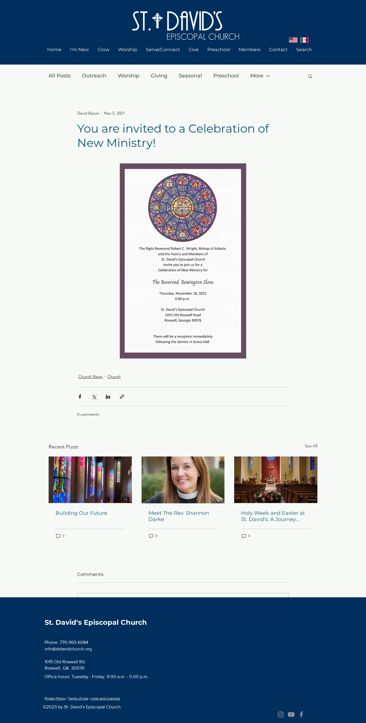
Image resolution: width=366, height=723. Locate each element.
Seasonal (190, 76)
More (256, 76)
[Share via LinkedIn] (108, 396)
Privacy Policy (55, 698)
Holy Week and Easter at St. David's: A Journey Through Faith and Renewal (273, 516)
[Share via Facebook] (80, 396)
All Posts (60, 76)
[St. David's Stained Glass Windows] (90, 479)
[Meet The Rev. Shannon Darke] (183, 479)
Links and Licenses (105, 698)
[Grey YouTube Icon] (291, 714)
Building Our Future (81, 513)
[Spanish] (304, 39)
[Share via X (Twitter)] (94, 396)
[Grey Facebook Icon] (301, 714)
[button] (310, 76)
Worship (128, 76)
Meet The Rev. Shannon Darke (178, 516)
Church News (90, 376)
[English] (293, 39)
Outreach (94, 76)
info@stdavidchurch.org (68, 648)
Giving (159, 76)
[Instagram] (281, 714)
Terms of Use (78, 698)
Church (114, 376)
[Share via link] (122, 396)
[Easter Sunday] (275, 479)
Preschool (226, 76)
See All (311, 445)
